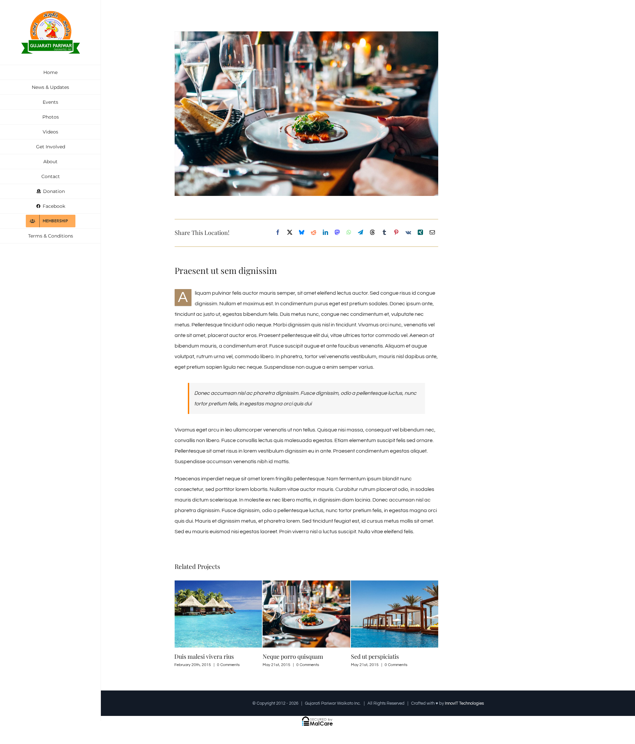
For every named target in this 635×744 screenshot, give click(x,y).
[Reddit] (313, 232)
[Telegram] (360, 232)
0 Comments (228, 665)
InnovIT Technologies (464, 703)
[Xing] (420, 232)
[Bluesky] (302, 232)
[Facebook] (278, 232)
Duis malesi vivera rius (204, 656)
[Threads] (372, 232)
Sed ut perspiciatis (375, 656)
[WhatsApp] (349, 232)
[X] (290, 232)
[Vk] (408, 232)
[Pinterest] (396, 232)
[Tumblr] (384, 232)
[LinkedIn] (325, 232)
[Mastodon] (337, 232)
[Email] (432, 232)
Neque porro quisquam (293, 656)
